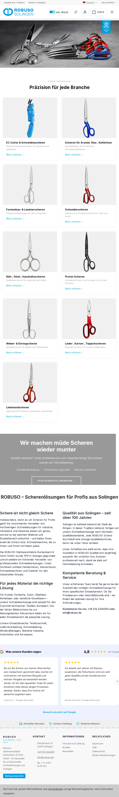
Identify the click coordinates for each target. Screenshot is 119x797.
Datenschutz (98, 751)
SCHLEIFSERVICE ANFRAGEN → (56, 480)
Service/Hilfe (108, 2)
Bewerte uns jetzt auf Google (59, 712)
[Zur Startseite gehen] (18, 12)
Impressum (97, 743)
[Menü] (112, 12)
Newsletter (68, 751)
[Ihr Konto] (84, 12)
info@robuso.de (45, 757)
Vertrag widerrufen (14, 776)
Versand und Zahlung (73, 743)
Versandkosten (55, 789)
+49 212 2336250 (45, 752)
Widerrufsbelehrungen (104, 755)
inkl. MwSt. (59, 12)
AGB (94, 747)
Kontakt (66, 747)
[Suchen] (75, 12)
